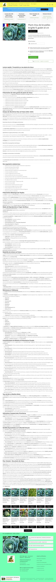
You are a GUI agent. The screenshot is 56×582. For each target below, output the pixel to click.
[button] (47, 5)
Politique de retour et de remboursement (44, 564)
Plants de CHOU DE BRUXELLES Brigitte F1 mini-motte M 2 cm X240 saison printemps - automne (32, 499)
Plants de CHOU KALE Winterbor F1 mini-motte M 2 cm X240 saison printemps (24, 519)
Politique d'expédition (41, 566)
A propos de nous (21, 19)
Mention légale (39, 560)
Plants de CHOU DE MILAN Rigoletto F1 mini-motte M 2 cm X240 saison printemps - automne (49, 499)
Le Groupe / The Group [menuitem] (12, 5)
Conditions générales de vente (49, 579)
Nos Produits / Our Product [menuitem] (24, 3)
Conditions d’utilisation (21, 579)
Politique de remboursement (49, 578)
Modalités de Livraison (8, 19)
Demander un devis (44, 9)
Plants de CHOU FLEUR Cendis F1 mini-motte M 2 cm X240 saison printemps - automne (23, 499)
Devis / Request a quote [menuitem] (13, 3)
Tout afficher (28, 530)
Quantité (29, 54)
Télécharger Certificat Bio (41, 558)
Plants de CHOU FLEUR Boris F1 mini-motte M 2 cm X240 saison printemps (40, 519)
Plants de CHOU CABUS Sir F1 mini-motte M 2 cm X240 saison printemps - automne (40, 499)
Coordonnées (36, 579)
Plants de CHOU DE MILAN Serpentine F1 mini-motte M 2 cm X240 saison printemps (32, 519)
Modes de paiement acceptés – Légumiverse (47, 17)
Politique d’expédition (29, 579)
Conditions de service (40, 570)
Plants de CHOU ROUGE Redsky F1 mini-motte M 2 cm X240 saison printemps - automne (6, 499)
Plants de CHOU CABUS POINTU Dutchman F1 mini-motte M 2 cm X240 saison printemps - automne (15, 520)
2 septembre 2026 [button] (33, 43)
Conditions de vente (40, 568)
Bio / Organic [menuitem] (33, 3)
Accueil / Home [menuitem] (26, 5)
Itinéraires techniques (34, 17)
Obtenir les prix (33, 31)
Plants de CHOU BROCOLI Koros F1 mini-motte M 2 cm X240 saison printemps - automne (6, 520)
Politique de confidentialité (41, 562)
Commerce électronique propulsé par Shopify (28, 578)
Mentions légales (41, 579)
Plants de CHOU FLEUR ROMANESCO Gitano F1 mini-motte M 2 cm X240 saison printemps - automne (15, 499)
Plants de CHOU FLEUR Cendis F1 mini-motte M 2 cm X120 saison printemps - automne (49, 519)
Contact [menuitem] (21, 5)
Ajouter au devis (33, 57)
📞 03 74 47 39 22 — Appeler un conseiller (41, 61)
